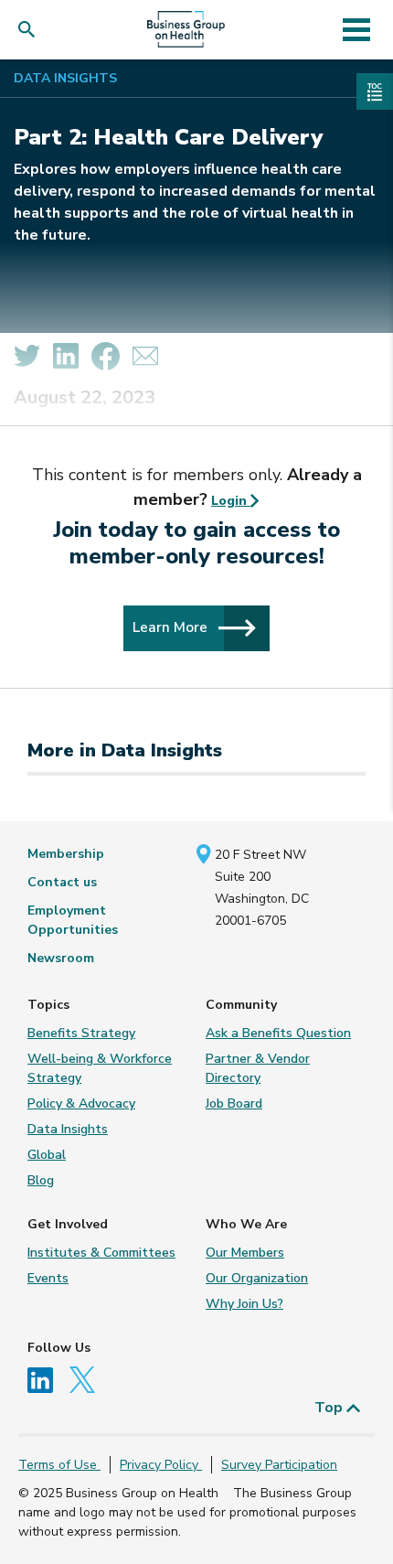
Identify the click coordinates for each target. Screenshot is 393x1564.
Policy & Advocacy (81, 1103)
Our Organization (257, 1278)
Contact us (62, 882)
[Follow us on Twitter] (87, 1378)
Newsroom (60, 958)
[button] (30, 30)
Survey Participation (279, 1464)
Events (48, 1278)
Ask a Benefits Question (278, 1033)
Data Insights (65, 78)
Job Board (234, 1103)
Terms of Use (59, 1464)
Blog (40, 1180)
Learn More (172, 627)
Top (330, 1408)
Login (230, 500)
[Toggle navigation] (356, 29)
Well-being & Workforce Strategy (99, 1068)
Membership (65, 853)
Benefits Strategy (81, 1033)
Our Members (245, 1252)
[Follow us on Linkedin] (46, 1378)
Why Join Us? (244, 1303)
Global (46, 1154)
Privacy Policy (161, 1464)
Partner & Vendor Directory (258, 1068)
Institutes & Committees (101, 1252)
